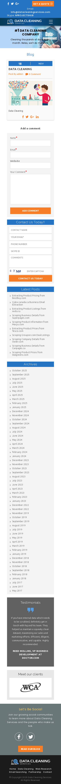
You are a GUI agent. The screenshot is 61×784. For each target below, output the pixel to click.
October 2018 (19, 566)
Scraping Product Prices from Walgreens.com (27, 353)
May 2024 (17, 440)
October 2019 (19, 517)
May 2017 (17, 590)
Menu (51, 22)
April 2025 (17, 395)
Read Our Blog (30, 749)
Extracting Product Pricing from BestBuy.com (28, 296)
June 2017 (17, 586)
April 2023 (17, 488)
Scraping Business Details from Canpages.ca (28, 347)
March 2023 (18, 493)
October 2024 (19, 419)
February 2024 (19, 452)
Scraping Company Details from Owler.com (28, 340)
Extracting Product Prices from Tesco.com (28, 329)
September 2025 (20, 374)
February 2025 (19, 403)
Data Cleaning (25, 768)
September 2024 (20, 423)
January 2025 (19, 407)
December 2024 (20, 411)
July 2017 (17, 582)
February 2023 (19, 497)
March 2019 (18, 546)
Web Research (44, 768)
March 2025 (18, 399)
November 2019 (20, 513)
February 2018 (19, 574)
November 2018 (20, 562)
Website (15, 161)
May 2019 (17, 537)
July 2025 (17, 382)
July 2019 (17, 529)
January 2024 (19, 456)
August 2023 (18, 476)
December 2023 (20, 460)
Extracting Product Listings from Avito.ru (29, 310)
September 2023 (20, 472)
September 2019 (20, 521)
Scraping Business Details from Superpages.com (28, 316)
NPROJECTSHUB (24, 15)
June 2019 (17, 533)
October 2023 (19, 468)
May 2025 (17, 391)
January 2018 (19, 578)
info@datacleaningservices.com (30, 12)
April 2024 (17, 444)
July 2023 (17, 480)
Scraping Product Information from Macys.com (30, 323)
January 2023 (19, 501)
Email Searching (18, 772)
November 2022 (20, 509)
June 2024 (17, 435)
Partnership (35, 772)
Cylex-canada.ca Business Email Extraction (28, 303)
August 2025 (18, 378)
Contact (47, 772)
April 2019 (17, 541)
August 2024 (18, 427)
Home (13, 768)
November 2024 (20, 415)
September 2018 (20, 570)
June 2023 (17, 484)
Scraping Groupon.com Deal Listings (31, 335)
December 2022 (20, 505)
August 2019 (18, 525)
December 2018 (20, 558)
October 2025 (19, 370)
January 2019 (19, 554)
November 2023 (20, 464)
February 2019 (19, 550)
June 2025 (17, 387)
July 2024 (17, 431)
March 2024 (18, 448)
